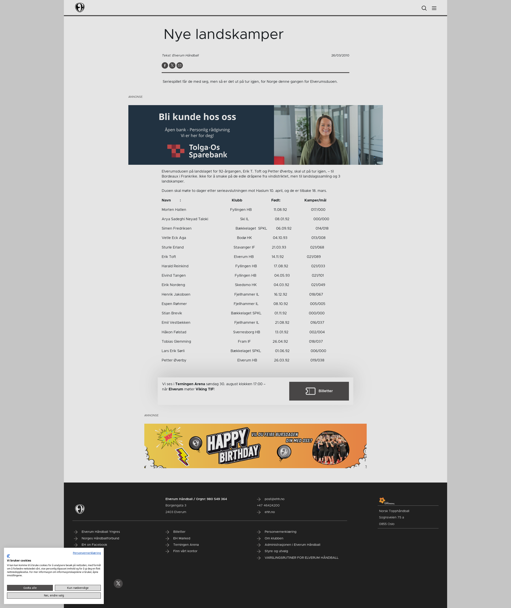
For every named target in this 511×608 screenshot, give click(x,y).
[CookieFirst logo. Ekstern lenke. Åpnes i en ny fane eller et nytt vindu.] (8, 556)
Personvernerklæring (87, 553)
